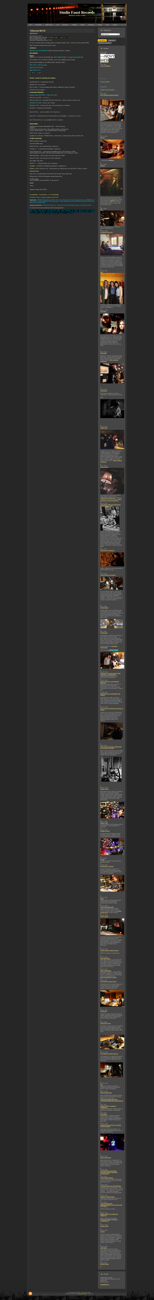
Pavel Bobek (103, 1114)
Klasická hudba (104, 1264)
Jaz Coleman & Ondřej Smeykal (109, 1053)
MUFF (102, 899)
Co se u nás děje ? (105, 66)
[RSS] (30, 1293)
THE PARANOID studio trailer (108, 1171)
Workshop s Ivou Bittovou (107, 550)
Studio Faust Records (77, 12)
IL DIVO (102, 1231)
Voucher (102, 137)
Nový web (103, 53)
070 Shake (103, 311)
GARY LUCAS (104, 916)
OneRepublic (103, 633)
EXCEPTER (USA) (105, 1023)
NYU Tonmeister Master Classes (109, 95)
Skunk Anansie (104, 467)
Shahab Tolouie (104, 789)
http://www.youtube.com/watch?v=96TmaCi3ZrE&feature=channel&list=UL (111, 1100)
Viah (101, 272)
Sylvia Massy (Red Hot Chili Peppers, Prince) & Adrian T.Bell (110, 505)
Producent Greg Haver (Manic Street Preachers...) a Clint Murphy (110, 674)
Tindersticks (103, 390)
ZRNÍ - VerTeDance (105, 970)
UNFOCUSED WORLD (106, 1177)
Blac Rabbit (103, 353)
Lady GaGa (103, 1247)
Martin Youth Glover (105, 1157)
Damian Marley (104, 607)
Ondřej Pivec (103, 428)
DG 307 (102, 859)
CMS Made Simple (82, 1293)
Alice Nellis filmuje (105, 958)
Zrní (101, 1084)
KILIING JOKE (104, 1226)
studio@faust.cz (104, 1284)
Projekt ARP (103, 1011)
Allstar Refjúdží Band (106, 1092)
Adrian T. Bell (103, 823)
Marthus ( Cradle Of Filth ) (107, 1196)
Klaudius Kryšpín (105, 831)
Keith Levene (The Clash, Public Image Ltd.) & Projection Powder (111, 747)
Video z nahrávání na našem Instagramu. (111, 499)
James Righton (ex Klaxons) (108, 575)
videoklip (112, 200)
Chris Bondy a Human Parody (108, 981)
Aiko (101, 210)
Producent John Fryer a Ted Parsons (110, 1186)
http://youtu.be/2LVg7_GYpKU (108, 977)
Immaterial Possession (106, 232)
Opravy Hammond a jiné (107, 907)
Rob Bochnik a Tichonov (107, 866)
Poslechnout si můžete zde (107, 497)
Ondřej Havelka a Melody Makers (109, 950)
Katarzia (102, 165)
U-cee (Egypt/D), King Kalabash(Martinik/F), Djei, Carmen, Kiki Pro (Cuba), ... (111, 1205)
